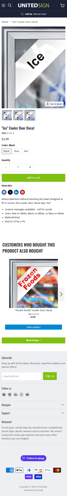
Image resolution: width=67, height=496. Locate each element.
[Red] (26, 154)
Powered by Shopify (33, 490)
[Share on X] (10, 192)
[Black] (7, 154)
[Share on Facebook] (4, 192)
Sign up (50, 376)
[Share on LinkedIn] (16, 192)
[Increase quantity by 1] (30, 167)
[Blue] (17, 154)
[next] (61, 294)
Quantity (6, 160)
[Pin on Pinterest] (22, 192)
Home (5, 22)
